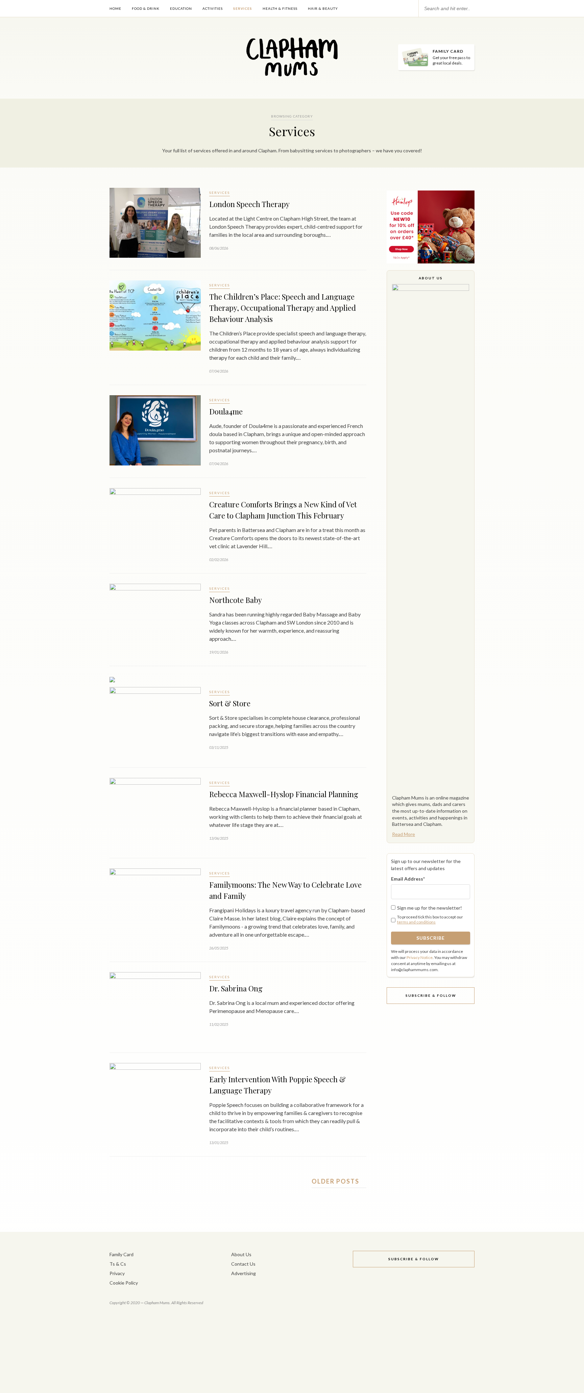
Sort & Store (229, 703)
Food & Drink (146, 8)
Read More (403, 834)
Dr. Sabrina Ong (236, 988)
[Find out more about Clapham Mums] (430, 537)
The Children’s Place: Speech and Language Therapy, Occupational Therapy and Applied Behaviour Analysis (282, 308)
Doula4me (226, 411)
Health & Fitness (280, 8)
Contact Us (243, 1264)
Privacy (117, 1273)
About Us (241, 1254)
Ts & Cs (118, 1264)
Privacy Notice (420, 957)
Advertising (243, 1273)
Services (242, 8)
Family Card (121, 1254)
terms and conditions (416, 922)
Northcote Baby (235, 600)
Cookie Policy (124, 1283)
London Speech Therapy (249, 204)
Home (115, 8)
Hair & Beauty (323, 8)
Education (181, 8)
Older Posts (336, 1181)
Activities (212, 8)
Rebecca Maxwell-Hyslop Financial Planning (283, 794)
